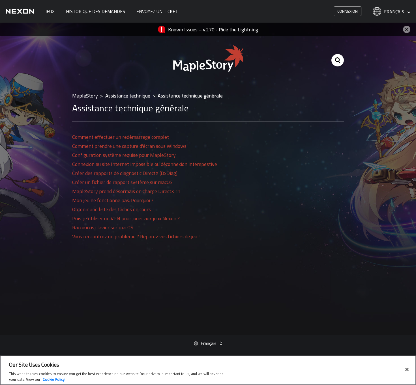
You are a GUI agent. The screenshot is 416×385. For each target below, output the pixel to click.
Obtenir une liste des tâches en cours (111, 209)
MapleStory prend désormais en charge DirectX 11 (126, 191)
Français (394, 11)
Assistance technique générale (190, 96)
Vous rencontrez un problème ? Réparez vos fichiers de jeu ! (136, 236)
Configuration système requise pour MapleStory (124, 155)
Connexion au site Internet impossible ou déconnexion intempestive (144, 164)
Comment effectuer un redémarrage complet (120, 137)
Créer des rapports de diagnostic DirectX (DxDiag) (124, 173)
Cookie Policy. (54, 379)
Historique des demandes (95, 11)
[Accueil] (20, 11)
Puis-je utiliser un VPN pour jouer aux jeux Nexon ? (126, 218)
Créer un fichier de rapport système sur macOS (122, 182)
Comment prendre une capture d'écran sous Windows (129, 146)
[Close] (407, 369)
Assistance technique (127, 96)
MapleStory (85, 96)
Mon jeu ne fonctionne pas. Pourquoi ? (112, 200)
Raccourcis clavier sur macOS (102, 227)
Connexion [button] (347, 11)
